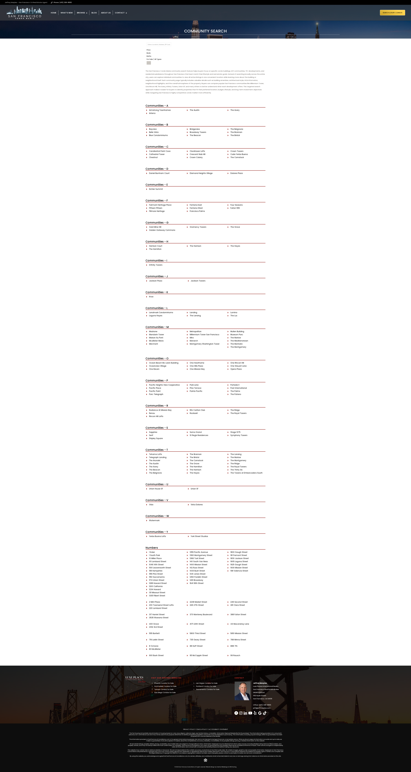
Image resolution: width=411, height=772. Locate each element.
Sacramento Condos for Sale (207, 689)
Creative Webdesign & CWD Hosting (226, 767)
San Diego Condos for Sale (165, 692)
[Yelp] (255, 713)
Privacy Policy (189, 729)
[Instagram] (241, 713)
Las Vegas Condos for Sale (206, 683)
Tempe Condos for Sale (163, 689)
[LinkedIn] (245, 713)
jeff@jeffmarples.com (262, 708)
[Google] (260, 713)
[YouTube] (250, 713)
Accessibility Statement (218, 729)
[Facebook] (236, 713)
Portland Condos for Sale (206, 686)
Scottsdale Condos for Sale (165, 686)
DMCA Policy (202, 729)
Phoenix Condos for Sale (164, 683)
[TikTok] (265, 713)
